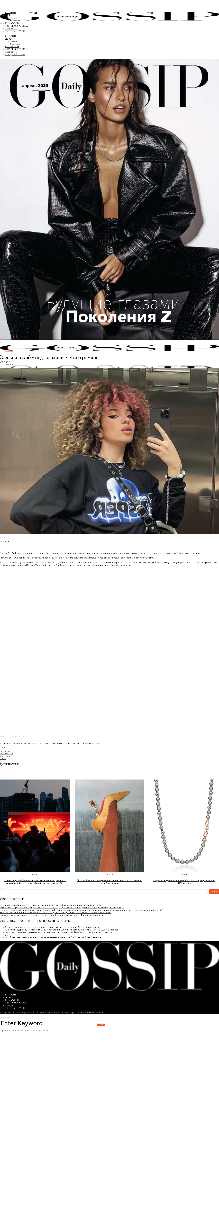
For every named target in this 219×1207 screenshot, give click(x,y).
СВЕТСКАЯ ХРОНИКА (16, 25)
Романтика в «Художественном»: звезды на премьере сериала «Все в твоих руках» (52, 927)
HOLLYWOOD (12, 23)
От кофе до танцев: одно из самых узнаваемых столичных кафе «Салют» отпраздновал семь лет (59, 932)
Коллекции (15, 21)
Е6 (6, 935)
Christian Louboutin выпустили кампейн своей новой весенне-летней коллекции (109, 882)
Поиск (3, 888)
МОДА (8, 15)
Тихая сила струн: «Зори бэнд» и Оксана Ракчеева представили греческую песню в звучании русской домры (62, 907)
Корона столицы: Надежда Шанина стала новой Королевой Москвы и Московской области (52, 915)
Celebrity (11, 28)
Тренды (13, 18)
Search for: (5, 1018)
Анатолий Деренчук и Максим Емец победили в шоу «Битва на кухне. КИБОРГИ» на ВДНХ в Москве (61, 929)
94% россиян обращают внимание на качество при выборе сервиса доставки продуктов (50, 905)
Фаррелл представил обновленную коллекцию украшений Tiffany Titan (184, 882)
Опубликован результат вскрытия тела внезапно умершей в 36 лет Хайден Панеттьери (55, 937)
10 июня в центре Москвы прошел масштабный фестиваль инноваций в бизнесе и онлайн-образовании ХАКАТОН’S (35, 882)
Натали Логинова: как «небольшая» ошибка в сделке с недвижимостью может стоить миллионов (55, 912)
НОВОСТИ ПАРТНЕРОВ (56, 921)
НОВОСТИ (10, 12)
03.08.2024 (9, 365)
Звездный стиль (15, 31)
